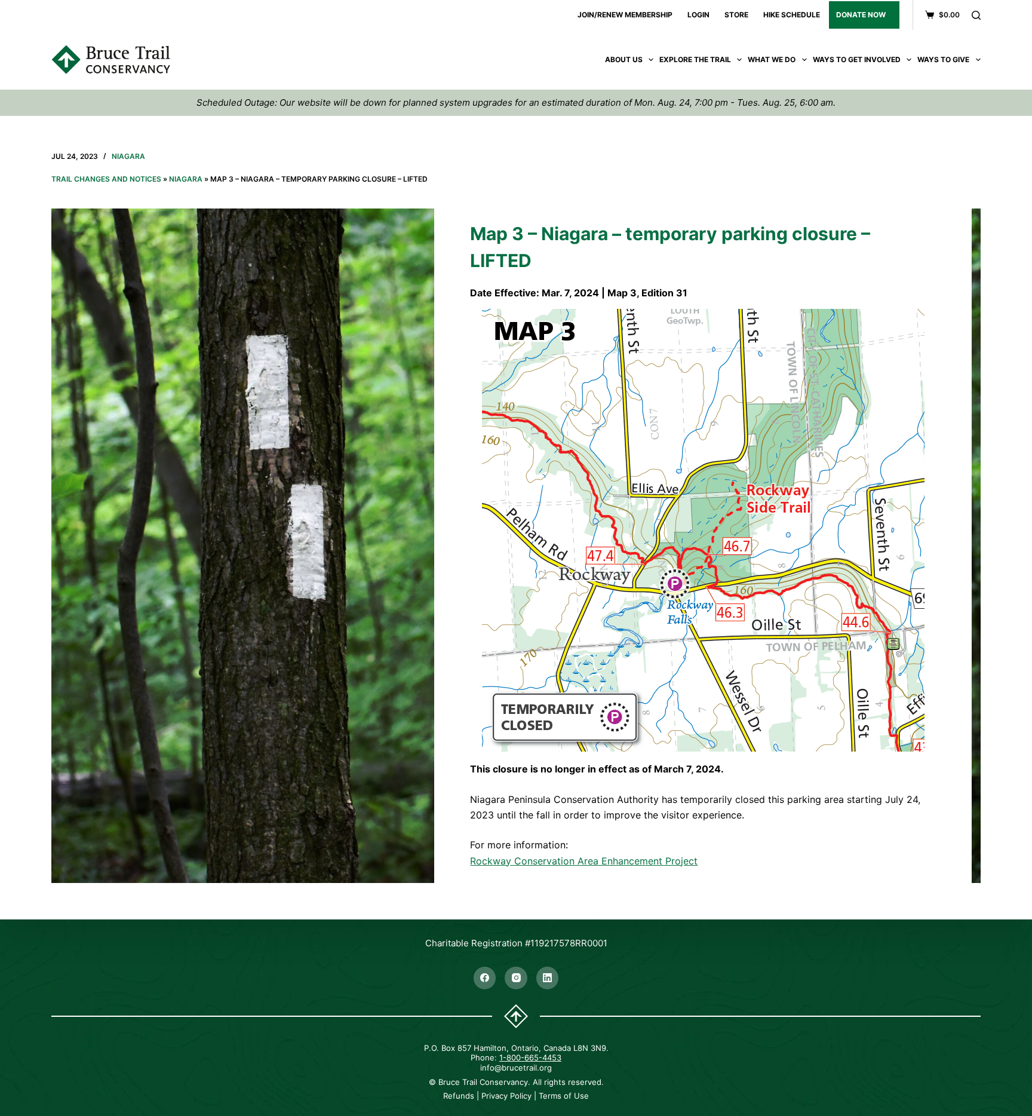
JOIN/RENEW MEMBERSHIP (625, 14)
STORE (736, 14)
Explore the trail (695, 59)
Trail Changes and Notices (106, 178)
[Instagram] (516, 978)
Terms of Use (564, 1095)
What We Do (772, 59)
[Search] (976, 15)
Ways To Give (943, 59)
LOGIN (698, 14)
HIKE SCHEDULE (791, 14)
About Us (624, 59)
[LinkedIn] (547, 978)
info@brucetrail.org (516, 1067)
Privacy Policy (506, 1095)
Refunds (458, 1095)
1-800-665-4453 (530, 1057)
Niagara (128, 156)
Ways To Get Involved (857, 59)
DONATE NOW (861, 14)
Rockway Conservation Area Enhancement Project (584, 861)
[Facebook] (485, 978)
